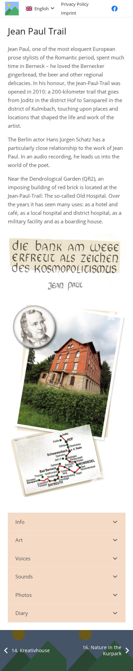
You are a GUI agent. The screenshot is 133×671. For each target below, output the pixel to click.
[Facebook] (114, 8)
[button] (39, 8)
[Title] (12, 8)
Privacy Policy (75, 4)
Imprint (68, 13)
